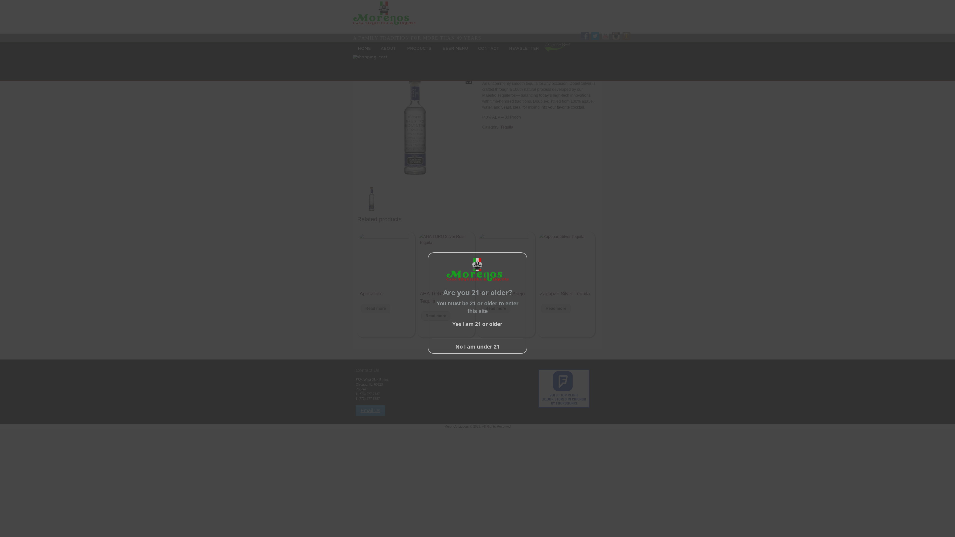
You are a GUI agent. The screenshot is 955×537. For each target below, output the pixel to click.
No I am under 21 (477, 346)
